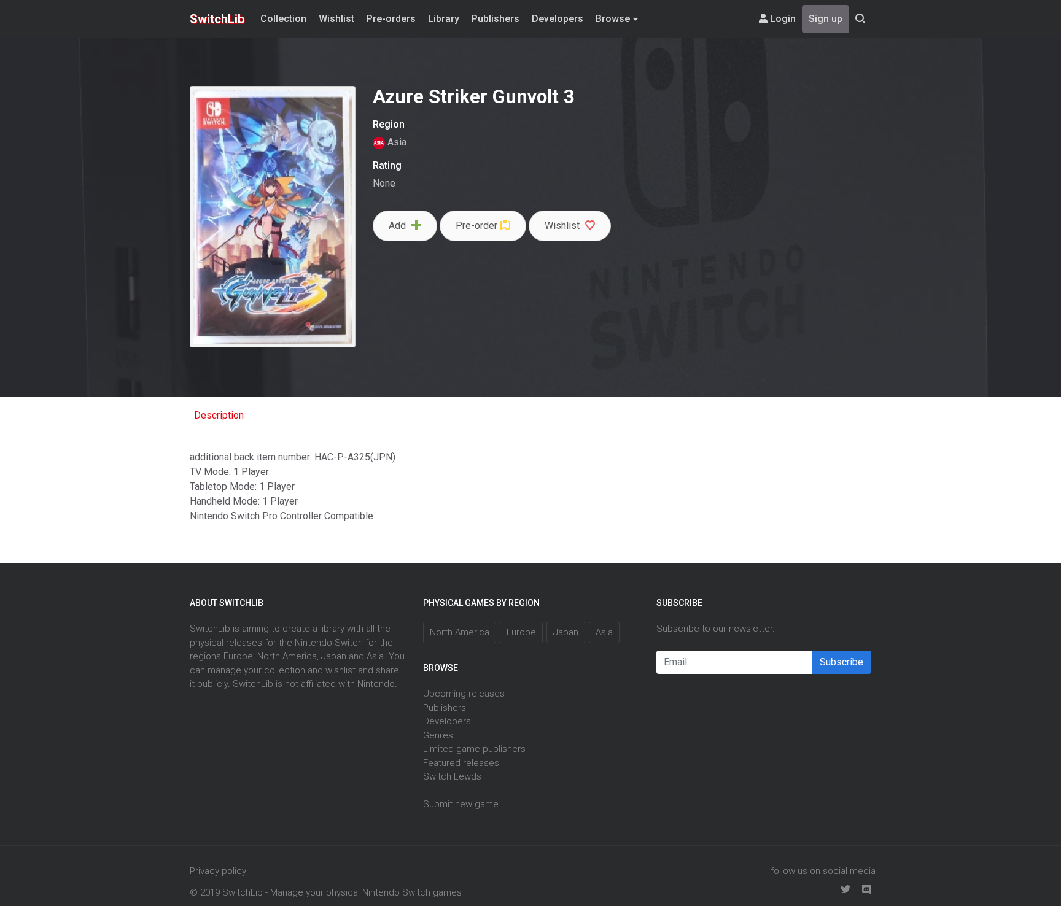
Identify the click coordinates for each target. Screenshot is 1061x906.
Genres (438, 735)
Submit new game (461, 804)
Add (398, 225)
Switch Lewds (452, 776)
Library (443, 19)
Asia (395, 142)
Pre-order (476, 225)
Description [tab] (219, 415)
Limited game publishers (474, 748)
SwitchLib (217, 19)
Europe (521, 632)
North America (459, 632)
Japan (565, 632)
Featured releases (461, 763)
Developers (557, 19)
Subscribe (841, 662)
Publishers (495, 19)
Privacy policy (218, 871)
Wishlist (336, 19)
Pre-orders (391, 19)
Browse (613, 19)
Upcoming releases (464, 693)
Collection (283, 19)
